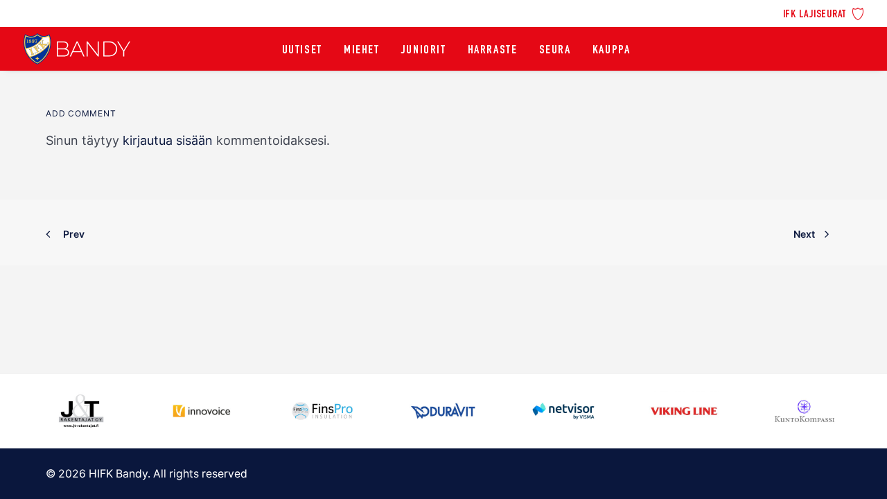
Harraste (493, 50)
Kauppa (611, 50)
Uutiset (302, 50)
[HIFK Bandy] (77, 48)
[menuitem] (823, 12)
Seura (555, 50)
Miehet (362, 50)
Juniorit (423, 50)
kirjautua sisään (168, 140)
